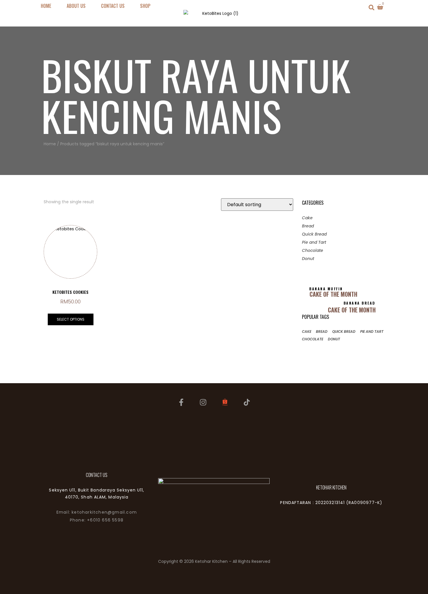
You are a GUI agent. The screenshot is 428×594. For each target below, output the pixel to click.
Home (50, 144)
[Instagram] (203, 402)
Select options (70, 319)
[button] (371, 7)
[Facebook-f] (181, 402)
